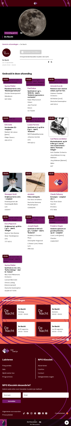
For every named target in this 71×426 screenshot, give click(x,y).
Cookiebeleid (60, 413)
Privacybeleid (7, 415)
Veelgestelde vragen (46, 377)
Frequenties (6, 366)
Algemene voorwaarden (11, 411)
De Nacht (5, 60)
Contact (41, 373)
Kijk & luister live (8, 373)
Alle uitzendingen (59, 339)
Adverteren (42, 366)
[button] (67, 423)
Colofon (41, 369)
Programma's (7, 377)
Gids (3, 369)
